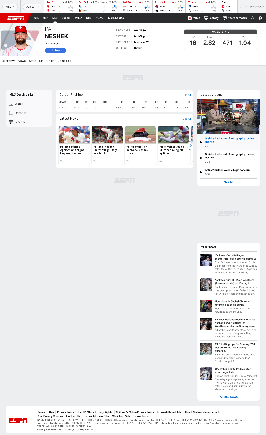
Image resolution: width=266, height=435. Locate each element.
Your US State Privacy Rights (95, 412)
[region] (129, 104)
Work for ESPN (121, 416)
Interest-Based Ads (169, 412)
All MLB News (229, 396)
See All (228, 182)
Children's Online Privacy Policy (135, 412)
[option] (74, 145)
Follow (55, 50)
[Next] (240, 6)
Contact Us (73, 416)
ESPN (16, 18)
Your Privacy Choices (50, 416)
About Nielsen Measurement (202, 412)
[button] (252, 18)
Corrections (141, 416)
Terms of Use (45, 412)
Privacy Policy (65, 412)
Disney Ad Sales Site (96, 416)
